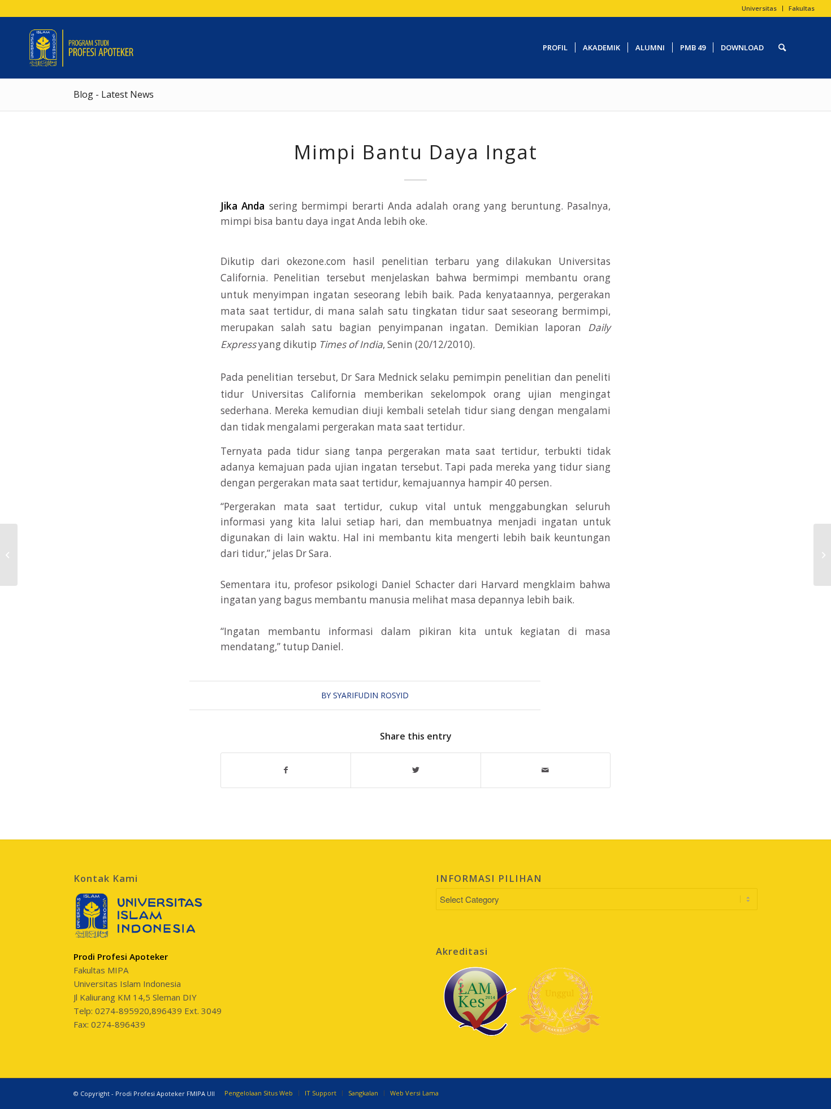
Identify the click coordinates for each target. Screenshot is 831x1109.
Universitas (759, 8)
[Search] (782, 47)
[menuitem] (759, 8)
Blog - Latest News (113, 94)
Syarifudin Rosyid (371, 695)
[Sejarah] (9, 555)
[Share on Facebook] (285, 770)
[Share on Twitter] (415, 770)
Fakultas (802, 8)
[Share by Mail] (545, 770)
